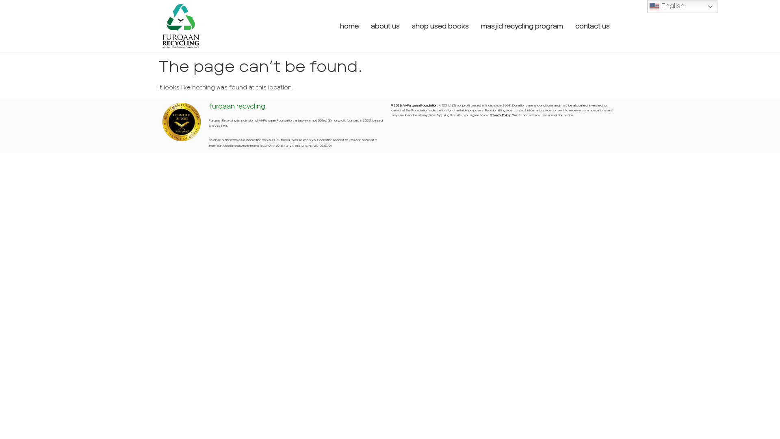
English (672, 5)
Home (349, 26)
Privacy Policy (500, 115)
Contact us (592, 26)
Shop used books (440, 26)
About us (385, 26)
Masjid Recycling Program (522, 26)
